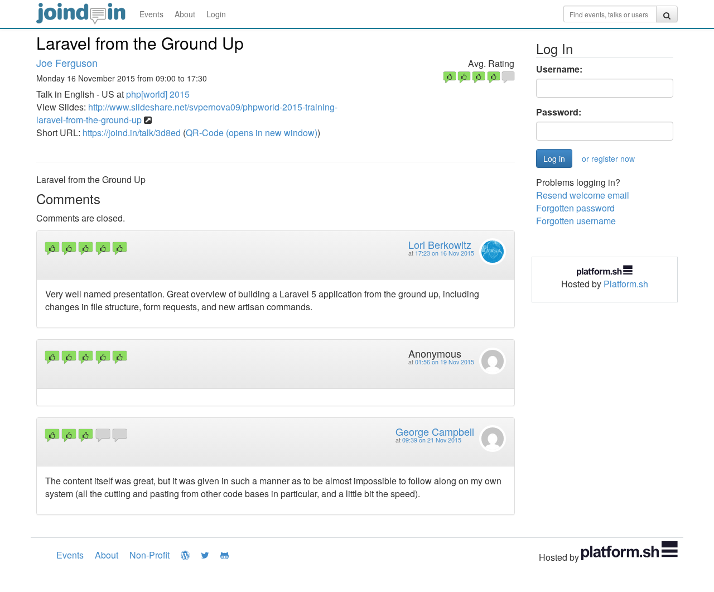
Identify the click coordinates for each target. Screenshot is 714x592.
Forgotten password (575, 207)
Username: (559, 69)
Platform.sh (626, 283)
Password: (558, 112)
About (185, 14)
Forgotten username (576, 220)
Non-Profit (149, 554)
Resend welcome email (582, 195)
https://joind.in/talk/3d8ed (132, 132)
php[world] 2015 (158, 94)
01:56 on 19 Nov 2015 (444, 362)
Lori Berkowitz (439, 244)
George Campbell (434, 431)
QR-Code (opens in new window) (251, 132)
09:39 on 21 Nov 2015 (431, 440)
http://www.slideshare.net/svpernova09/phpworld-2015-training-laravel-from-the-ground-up (186, 113)
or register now (608, 158)
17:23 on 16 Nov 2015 (444, 253)
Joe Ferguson (67, 62)
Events (151, 14)
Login (216, 14)
